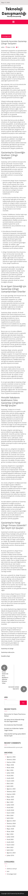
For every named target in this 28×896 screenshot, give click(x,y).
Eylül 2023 (10, 850)
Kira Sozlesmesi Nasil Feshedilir (13, 725)
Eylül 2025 (10, 786)
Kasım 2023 (10, 845)
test (8, 871)
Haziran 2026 (11, 762)
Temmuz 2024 (11, 823)
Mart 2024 (10, 834)
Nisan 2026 (10, 767)
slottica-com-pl (12, 869)
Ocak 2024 (10, 839)
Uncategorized (6, 36)
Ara (6, 697)
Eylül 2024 (10, 818)
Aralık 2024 (10, 810)
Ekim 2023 (10, 847)
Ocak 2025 (10, 807)
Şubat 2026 (10, 773)
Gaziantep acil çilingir (7, 648)
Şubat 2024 (10, 837)
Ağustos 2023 (11, 853)
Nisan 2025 (10, 799)
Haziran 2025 (11, 794)
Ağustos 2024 (11, 821)
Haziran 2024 (11, 826)
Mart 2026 (10, 770)
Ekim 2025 (10, 783)
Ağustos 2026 (11, 757)
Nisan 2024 (10, 831)
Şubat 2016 (10, 855)
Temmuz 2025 (11, 791)
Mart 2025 (10, 802)
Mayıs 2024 (10, 829)
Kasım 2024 (10, 813)
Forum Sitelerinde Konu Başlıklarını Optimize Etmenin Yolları (5, 677)
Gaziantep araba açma (7, 652)
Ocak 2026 (10, 775)
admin (3, 47)
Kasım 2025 (10, 781)
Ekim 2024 (10, 815)
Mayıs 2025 (10, 797)
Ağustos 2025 (11, 789)
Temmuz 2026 (11, 759)
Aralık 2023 (10, 842)
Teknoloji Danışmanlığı (14, 11)
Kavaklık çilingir (5, 656)
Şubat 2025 (10, 805)
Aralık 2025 (10, 778)
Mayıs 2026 (10, 765)
